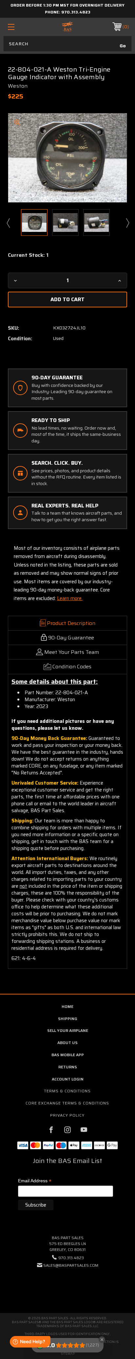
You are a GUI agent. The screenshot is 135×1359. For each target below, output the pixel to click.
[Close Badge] (102, 1339)
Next (127, 223)
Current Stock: (28, 255)
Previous (8, 223)
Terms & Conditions (67, 1091)
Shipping (67, 1018)
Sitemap (68, 1353)
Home (67, 1006)
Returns (67, 1067)
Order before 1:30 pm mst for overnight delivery (67, 5)
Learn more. (70, 598)
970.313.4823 (75, 12)
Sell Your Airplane (67, 1030)
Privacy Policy (67, 1115)
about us (67, 1042)
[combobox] (67, 44)
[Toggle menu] (20, 27)
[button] (67, 1285)
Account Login (68, 1079)
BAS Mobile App (67, 1055)
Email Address (34, 1181)
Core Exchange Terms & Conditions (67, 1103)
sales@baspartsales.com (70, 1265)
